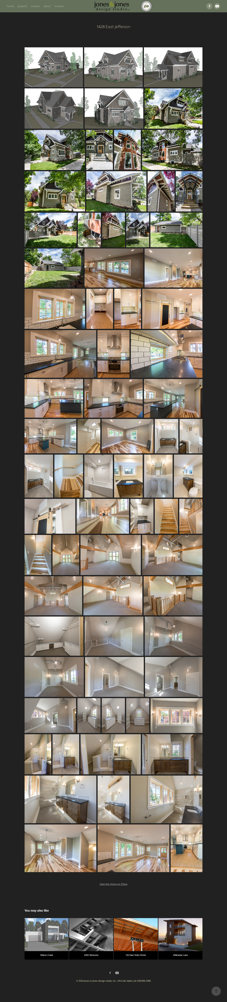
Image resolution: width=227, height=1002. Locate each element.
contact (35, 6)
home (10, 6)
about (47, 6)
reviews (59, 6)
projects (22, 6)
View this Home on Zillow (113, 884)
